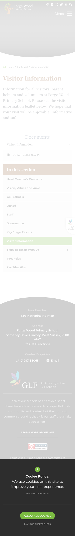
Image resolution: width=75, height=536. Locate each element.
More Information (37, 493)
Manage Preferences (37, 524)
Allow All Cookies (37, 515)
